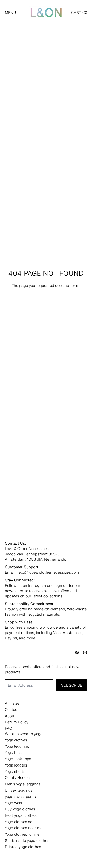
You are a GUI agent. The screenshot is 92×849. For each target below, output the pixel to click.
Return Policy (16, 722)
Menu (10, 12)
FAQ (8, 728)
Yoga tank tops (18, 758)
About (10, 715)
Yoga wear (14, 802)
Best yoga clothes (21, 815)
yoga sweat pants (20, 796)
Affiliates (12, 703)
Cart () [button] (79, 12)
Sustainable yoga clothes (27, 840)
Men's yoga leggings (23, 783)
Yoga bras (13, 752)
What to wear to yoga (23, 733)
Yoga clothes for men (23, 834)
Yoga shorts (15, 771)
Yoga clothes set (19, 821)
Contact (12, 709)
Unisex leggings (19, 790)
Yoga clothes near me (23, 827)
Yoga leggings (17, 746)
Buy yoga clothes (20, 809)
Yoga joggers (16, 765)
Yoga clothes (16, 740)
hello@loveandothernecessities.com (47, 572)
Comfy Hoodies (18, 777)
